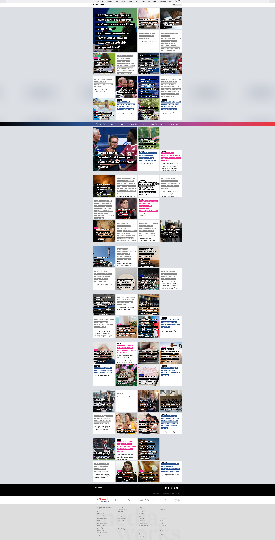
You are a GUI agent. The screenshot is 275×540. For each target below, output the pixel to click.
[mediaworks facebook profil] (175, 500)
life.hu (161, 511)
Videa (116, 1)
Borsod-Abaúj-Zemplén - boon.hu (105, 515)
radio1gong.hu (163, 532)
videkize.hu (141, 527)
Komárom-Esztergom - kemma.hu (105, 528)
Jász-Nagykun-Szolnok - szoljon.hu (105, 527)
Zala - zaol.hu (121, 511)
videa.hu (162, 523)
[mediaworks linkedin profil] (178, 500)
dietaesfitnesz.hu (143, 523)
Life (102, 1)
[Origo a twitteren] (169, 488)
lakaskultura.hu (142, 513)
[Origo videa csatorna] (174, 488)
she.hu (161, 512)
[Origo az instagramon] (171, 488)
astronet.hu (141, 510)
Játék (170, 1)
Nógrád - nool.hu (101, 530)
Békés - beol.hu (100, 513)
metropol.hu (162, 509)
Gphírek (143, 1)
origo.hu (120, 523)
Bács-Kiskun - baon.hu (102, 510)
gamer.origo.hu (142, 515)
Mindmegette (109, 1)
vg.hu (119, 531)
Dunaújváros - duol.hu (102, 518)
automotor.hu (142, 511)
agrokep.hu (120, 532)
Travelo (136, 1)
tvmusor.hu (141, 528)
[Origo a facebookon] (166, 488)
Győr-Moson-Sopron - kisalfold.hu (105, 522)
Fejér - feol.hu (100, 520)
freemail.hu (162, 520)
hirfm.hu (161, 534)
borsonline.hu (142, 536)
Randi (155, 1)
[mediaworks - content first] (102, 500)
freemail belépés (177, 4)
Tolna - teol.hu (100, 535)
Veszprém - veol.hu (122, 509)
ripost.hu (162, 507)
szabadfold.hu (121, 520)
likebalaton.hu (142, 516)
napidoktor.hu (142, 518)
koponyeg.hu (163, 522)
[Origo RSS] (177, 488)
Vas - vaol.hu (121, 507)
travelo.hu (141, 522)
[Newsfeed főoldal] (98, 488)
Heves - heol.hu (101, 525)
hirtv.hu (119, 522)
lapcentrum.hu (163, 525)
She (149, 1)
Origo (97, 1)
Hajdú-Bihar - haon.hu (102, 523)
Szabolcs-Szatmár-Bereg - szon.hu (105, 533)
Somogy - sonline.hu (102, 532)
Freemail (130, 1)
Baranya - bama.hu (101, 511)
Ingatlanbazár (163, 1)
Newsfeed (123, 1)
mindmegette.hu (142, 520)
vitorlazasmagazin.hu (144, 525)
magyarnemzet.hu (122, 518)
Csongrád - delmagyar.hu (103, 516)
